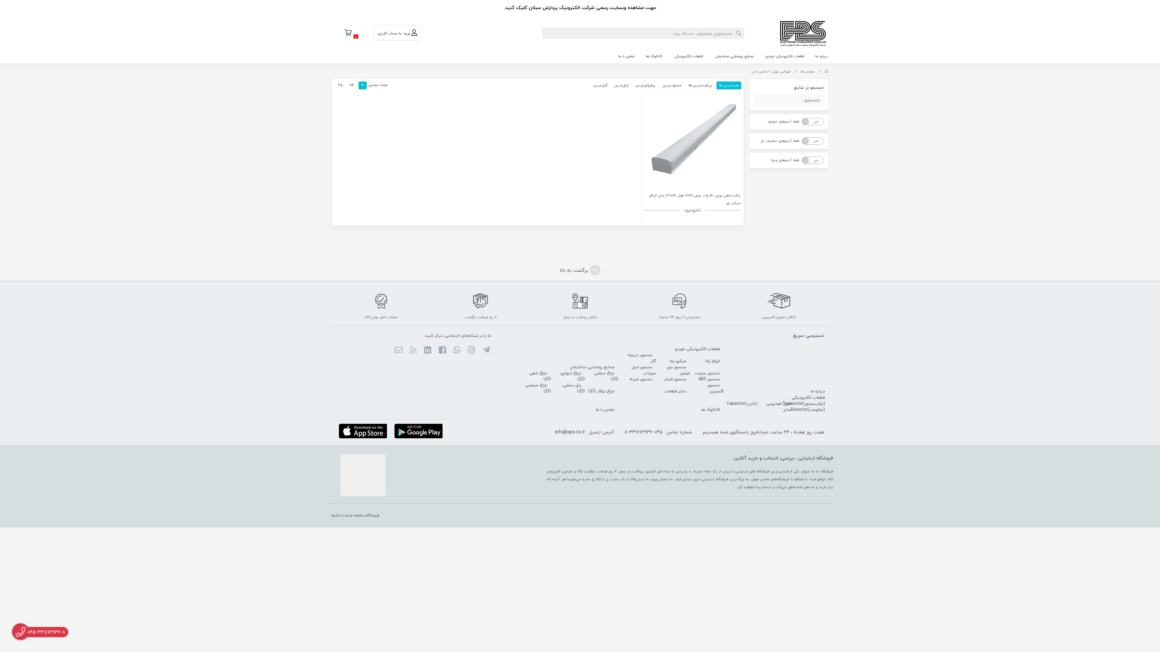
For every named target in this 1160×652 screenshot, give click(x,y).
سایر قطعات (675, 391)
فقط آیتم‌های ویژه (785, 160)
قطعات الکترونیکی (689, 56)
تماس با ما (626, 56)
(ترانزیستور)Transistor (803, 403)
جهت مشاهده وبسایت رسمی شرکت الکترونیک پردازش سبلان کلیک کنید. (580, 7)
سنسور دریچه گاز (642, 358)
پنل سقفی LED (573, 388)
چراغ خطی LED (540, 376)
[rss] (413, 350)
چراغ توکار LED (601, 391)
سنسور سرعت (707, 373)
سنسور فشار (675, 379)
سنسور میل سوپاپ (644, 370)
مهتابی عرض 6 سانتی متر (771, 71)
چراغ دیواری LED (572, 376)
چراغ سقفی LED (606, 376)
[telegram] (486, 350)
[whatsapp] (457, 350)
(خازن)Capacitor (742, 403)
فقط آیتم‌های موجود (783, 121)
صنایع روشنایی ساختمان (734, 56)
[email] (398, 350)
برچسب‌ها (808, 71)
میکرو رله (678, 361)
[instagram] (471, 350)
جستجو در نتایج (809, 87)
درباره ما (821, 56)
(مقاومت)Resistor (808, 409)
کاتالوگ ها (654, 56)
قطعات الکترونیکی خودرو (785, 56)
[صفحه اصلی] (827, 71)
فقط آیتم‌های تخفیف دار (780, 141)
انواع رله (713, 361)
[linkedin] (428, 350)
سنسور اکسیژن (715, 388)
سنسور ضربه (641, 379)
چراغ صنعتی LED (538, 388)
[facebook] (442, 350)
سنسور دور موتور (678, 370)
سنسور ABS (709, 379)
